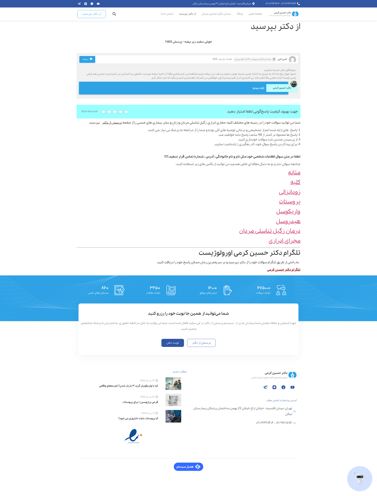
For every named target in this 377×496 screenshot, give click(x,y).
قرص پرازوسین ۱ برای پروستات (140, 402)
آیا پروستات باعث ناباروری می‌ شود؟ (138, 418)
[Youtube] (98, 3)
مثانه (294, 173)
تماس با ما (167, 14)
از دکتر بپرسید (187, 14)
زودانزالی (289, 192)
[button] (114, 14)
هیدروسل (288, 221)
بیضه (85, 59)
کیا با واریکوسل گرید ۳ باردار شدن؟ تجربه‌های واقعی (128, 386)
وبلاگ (240, 14)
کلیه (295, 182)
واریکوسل (288, 212)
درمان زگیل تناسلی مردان (216, 14)
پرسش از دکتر (112, 122)
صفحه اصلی (255, 14)
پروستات (289, 202)
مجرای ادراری (284, 241)
